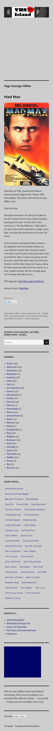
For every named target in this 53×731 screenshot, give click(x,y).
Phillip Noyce (11, 572)
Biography (12, 374)
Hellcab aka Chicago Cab (18, 623)
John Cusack (11, 556)
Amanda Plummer (14, 488)
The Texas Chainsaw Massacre (21, 630)
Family (10, 398)
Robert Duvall (27, 572)
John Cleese (29, 551)
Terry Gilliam (26, 588)
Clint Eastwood (31, 515)
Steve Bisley (9, 319)
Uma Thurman (33, 593)
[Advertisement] (26, 52)
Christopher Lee (13, 515)
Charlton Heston (13, 509)
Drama (10, 391)
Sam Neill (41, 572)
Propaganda (12, 429)
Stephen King (12, 582)
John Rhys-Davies (32, 561)
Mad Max (12, 97)
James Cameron (31, 541)
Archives (8, 716)
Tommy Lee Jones (14, 593)
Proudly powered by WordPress (27, 726)
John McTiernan (13, 561)
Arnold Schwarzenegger (17, 494)
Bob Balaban (32, 499)
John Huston (27, 556)
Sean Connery (33, 577)
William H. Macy (13, 598)
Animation (12, 370)
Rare (9, 433)
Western (11, 468)
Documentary (13, 388)
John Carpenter (13, 551)
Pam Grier (38, 567)
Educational (12, 395)
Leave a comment (32, 319)
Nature (10, 426)
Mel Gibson (43, 316)
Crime (9, 381)
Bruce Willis (22, 504)
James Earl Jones (13, 546)
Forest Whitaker (13, 525)
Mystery (11, 422)
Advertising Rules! (15, 620)
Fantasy (10, 401)
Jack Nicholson (12, 541)
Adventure (31, 313)
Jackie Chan (26, 535)
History (10, 405)
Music (9, 419)
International (13, 415)
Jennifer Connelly (33, 546)
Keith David (11, 567)
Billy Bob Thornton (14, 499)
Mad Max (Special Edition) (31, 281)
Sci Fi (9, 443)
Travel (10, 461)
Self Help (11, 447)
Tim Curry (40, 588)
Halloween (12, 634)
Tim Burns (18, 319)
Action (24, 313)
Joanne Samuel (31, 316)
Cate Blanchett (38, 504)
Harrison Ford (28, 530)
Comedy (10, 377)
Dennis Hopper (12, 520)
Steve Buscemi (29, 582)
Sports (10, 450)
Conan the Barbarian (17, 627)
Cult (38, 313)
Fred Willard (30, 525)
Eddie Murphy (30, 520)
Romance (11, 440)
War (8, 464)
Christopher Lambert (34, 509)
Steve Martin (11, 588)
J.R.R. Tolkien (11, 535)
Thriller (10, 457)
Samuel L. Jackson (14, 577)
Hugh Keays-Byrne (17, 316)
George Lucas (11, 530)
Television (12, 454)
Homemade (12, 408)
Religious (11, 436)
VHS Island (8, 726)
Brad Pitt (9, 504)
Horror (10, 412)
